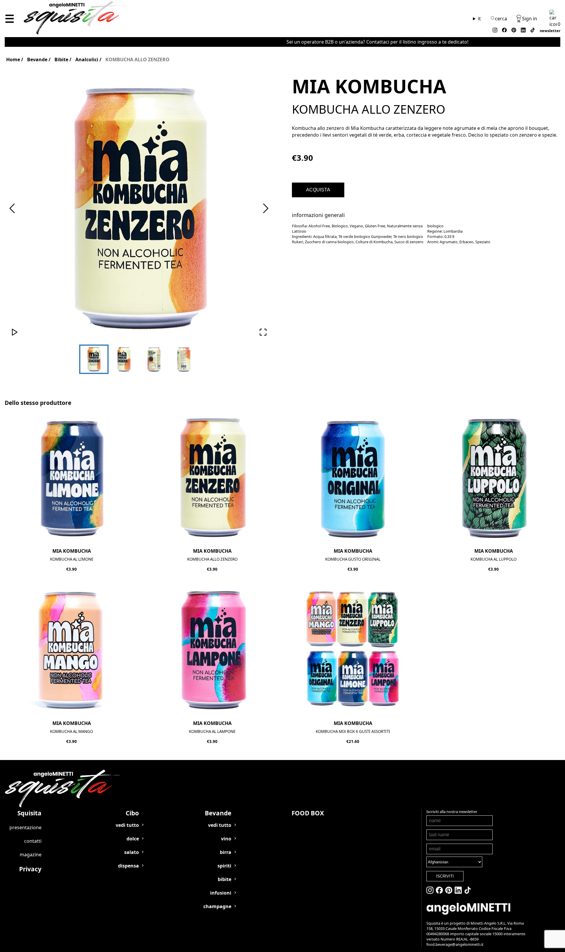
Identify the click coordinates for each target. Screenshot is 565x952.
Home (13, 59)
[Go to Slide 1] (94, 359)
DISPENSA (128, 865)
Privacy (30, 869)
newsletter (550, 30)
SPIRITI (224, 865)
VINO (226, 838)
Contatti (32, 841)
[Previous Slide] (12, 208)
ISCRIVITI (445, 876)
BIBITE (224, 879)
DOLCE (133, 838)
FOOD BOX (308, 813)
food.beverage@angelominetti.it (454, 944)
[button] (139, 208)
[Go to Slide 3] (154, 359)
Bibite (61, 59)
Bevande (37, 59)
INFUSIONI (220, 893)
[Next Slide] (265, 208)
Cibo (132, 813)
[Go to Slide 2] (124, 359)
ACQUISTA (318, 189)
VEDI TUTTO (127, 825)
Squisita (29, 813)
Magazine (30, 854)
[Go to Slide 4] (184, 359)
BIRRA (225, 852)
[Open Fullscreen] (263, 332)
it (479, 18)
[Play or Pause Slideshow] (15, 332)
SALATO (131, 852)
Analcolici (86, 59)
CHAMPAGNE (217, 906)
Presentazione (25, 827)
